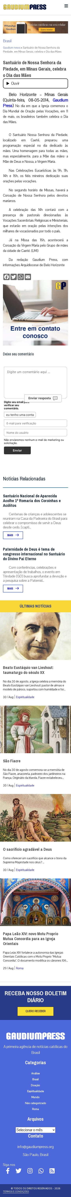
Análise (35, 1073)
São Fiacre (12, 761)
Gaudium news (11, 48)
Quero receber (35, 1011)
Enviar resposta (39, 398)
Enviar (17, 450)
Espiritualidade (25, 697)
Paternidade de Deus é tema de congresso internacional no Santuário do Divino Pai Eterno (34, 554)
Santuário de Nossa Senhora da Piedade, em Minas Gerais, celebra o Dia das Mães (34, 69)
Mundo (35, 1097)
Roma (19, 968)
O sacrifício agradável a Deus (27, 849)
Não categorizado (35, 1103)
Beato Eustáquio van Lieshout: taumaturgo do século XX (28, 670)
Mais (10, 535)
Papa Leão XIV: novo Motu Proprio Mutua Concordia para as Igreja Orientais (30, 938)
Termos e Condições (16, 1191)
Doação (35, 1085)
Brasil (7, 41)
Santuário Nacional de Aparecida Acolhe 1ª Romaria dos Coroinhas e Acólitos (32, 500)
